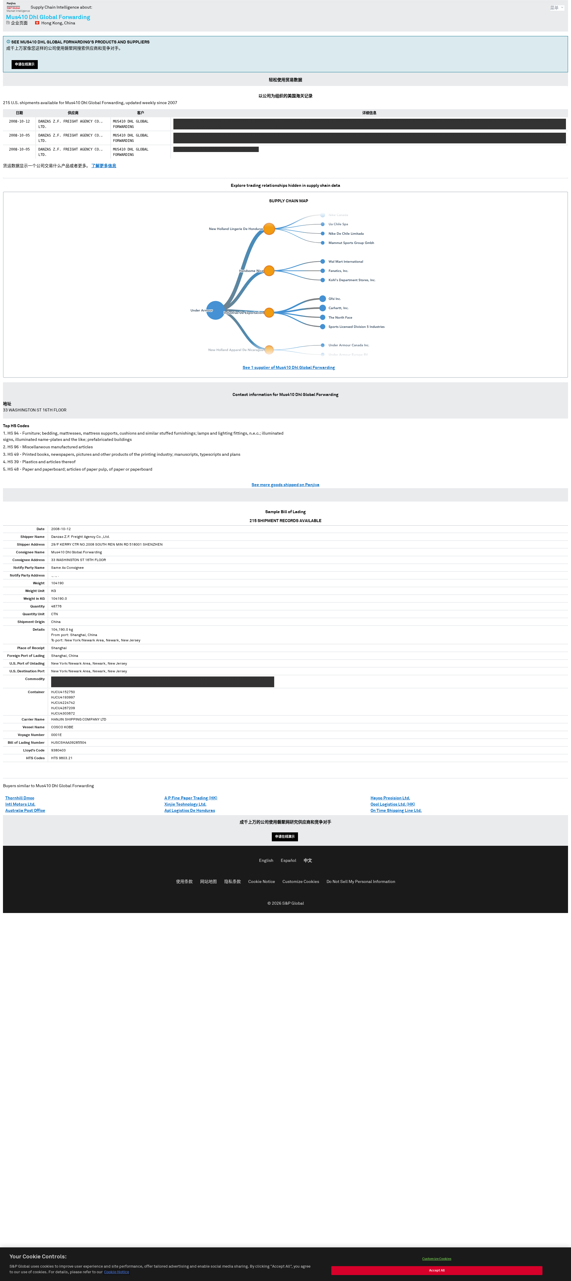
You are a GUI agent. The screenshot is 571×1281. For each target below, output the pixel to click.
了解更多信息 (103, 166)
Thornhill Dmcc (19, 798)
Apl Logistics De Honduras (189, 811)
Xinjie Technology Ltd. (185, 804)
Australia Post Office (25, 811)
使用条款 (184, 882)
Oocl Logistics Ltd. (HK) (393, 804)
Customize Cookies (301, 882)
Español (288, 861)
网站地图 (208, 882)
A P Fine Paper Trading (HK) (190, 798)
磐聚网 (18, 7)
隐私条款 (232, 882)
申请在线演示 (24, 64)
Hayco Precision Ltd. (390, 798)
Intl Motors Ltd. (20, 804)
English (266, 861)
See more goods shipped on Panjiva (285, 485)
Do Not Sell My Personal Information (361, 882)
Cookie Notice (261, 882)
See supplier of (289, 368)
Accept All (437, 1270)
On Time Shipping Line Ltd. (396, 811)
